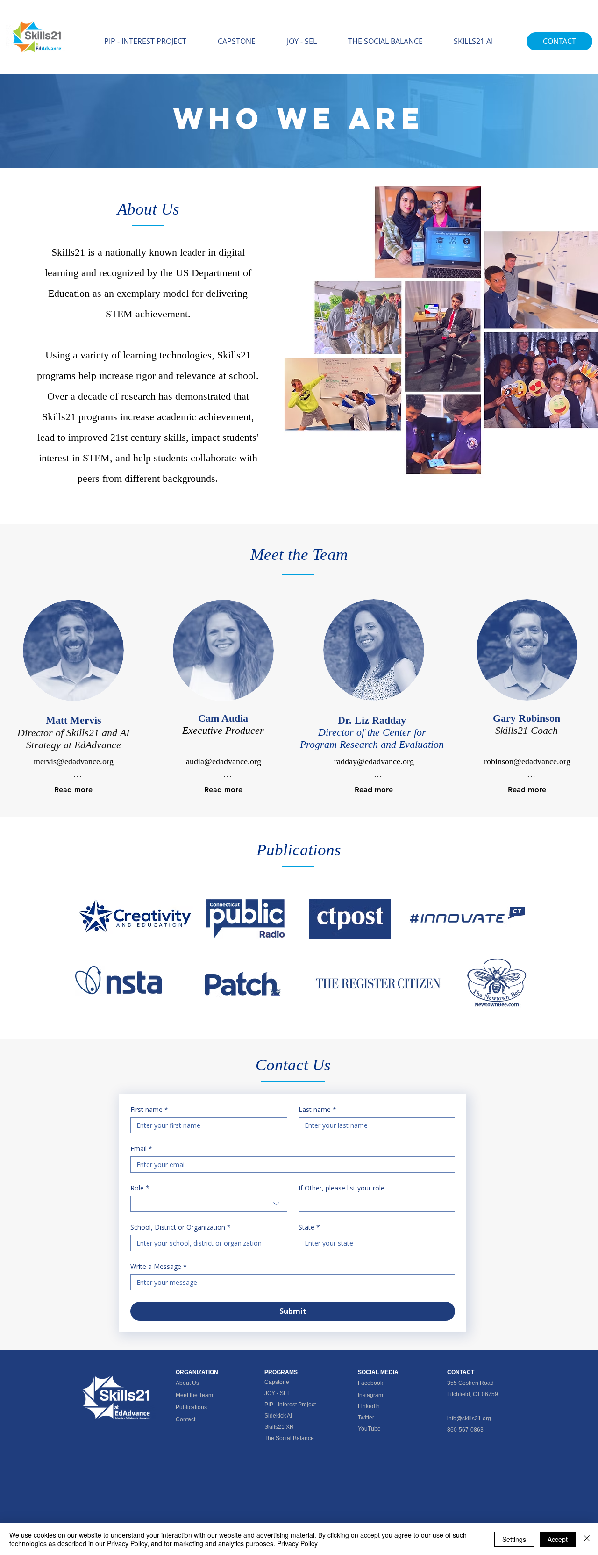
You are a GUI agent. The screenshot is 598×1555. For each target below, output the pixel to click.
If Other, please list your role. (342, 1188)
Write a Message (158, 1266)
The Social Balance (289, 1438)
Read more (73, 789)
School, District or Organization (180, 1227)
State (309, 1227)
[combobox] (208, 1204)
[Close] (586, 1539)
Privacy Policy (297, 1543)
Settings (514, 1539)
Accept (558, 1539)
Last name (317, 1109)
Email (141, 1149)
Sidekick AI (278, 1415)
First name (149, 1109)
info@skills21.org (469, 1418)
